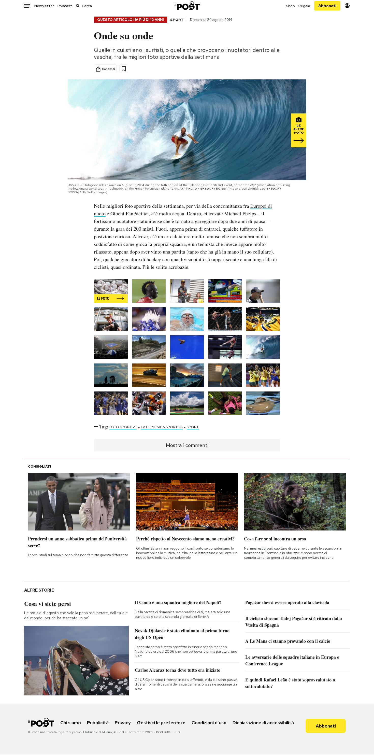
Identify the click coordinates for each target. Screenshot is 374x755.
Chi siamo (70, 722)
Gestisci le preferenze (161, 722)
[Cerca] (78, 5)
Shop (290, 6)
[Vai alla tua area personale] (347, 5)
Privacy (123, 722)
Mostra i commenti (187, 445)
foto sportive (123, 427)
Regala (304, 6)
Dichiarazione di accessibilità (263, 722)
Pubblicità (98, 722)
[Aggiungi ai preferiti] (124, 69)
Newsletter (44, 6)
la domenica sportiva (162, 427)
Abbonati (327, 5)
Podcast (64, 6)
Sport (177, 19)
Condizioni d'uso (209, 722)
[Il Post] (187, 5)
